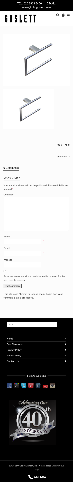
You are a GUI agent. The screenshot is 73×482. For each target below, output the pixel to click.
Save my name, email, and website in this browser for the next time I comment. (34, 278)
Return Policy (14, 355)
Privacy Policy (14, 350)
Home (10, 338)
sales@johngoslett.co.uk (36, 7)
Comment (9, 194)
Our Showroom (15, 344)
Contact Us (13, 361)
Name (7, 236)
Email (7, 248)
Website (8, 259)
